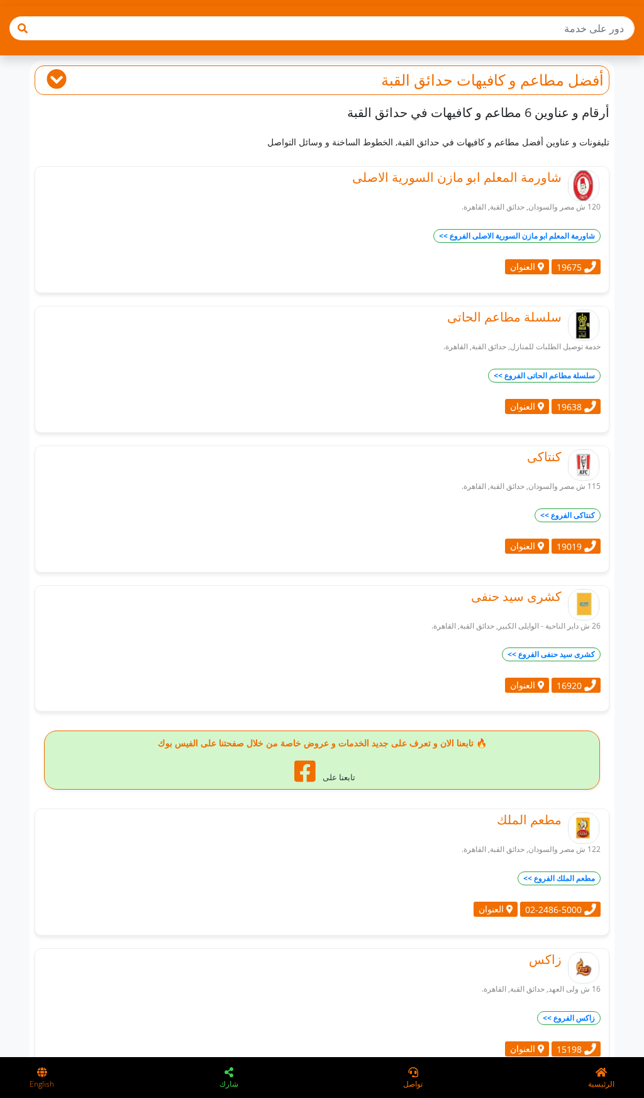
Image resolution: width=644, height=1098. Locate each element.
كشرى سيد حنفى (516, 596)
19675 (570, 266)
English (42, 1083)
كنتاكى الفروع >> (567, 515)
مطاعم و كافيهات (510, 79)
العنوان (524, 266)
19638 (570, 406)
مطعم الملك (529, 819)
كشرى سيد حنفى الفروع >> (551, 654)
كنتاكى (544, 456)
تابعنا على (338, 777)
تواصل (413, 1083)
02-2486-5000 (554, 910)
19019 (570, 546)
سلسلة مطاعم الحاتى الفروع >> (544, 375)
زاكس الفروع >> (569, 1017)
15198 (570, 1049)
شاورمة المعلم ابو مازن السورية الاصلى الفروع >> (517, 235)
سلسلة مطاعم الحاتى (504, 316)
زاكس (545, 959)
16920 (570, 686)
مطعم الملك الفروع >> (559, 878)
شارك (228, 1083)
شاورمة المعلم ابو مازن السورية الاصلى (457, 177)
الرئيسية (601, 1083)
